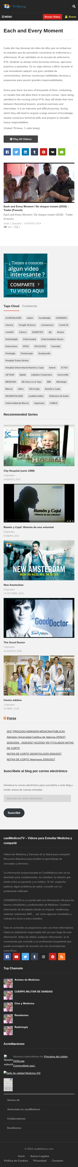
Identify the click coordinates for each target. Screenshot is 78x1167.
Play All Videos (22, 139)
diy (50, 332)
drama (60, 332)
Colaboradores (16, 1118)
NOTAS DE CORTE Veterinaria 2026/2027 (31, 759)
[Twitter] (25, 956)
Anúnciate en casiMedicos (23, 1109)
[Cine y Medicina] (8, 1007)
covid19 (9, 332)
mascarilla (63, 375)
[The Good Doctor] (39, 618)
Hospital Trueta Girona (16, 360)
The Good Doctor (14, 642)
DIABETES (37, 332)
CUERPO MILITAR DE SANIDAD (34, 991)
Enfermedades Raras (52, 339)
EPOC (26, 346)
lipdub (23, 375)
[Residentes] (8, 1018)
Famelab (55, 346)
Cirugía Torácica (27, 325)
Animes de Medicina (27, 979)
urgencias (39, 403)
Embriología (11, 339)
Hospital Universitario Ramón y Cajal (24, 367)
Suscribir (14, 812)
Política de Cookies (16, 1160)
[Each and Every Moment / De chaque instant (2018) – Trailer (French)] (39, 183)
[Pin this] (43, 151)
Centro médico (13, 700)
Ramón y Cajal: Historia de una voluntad (29, 527)
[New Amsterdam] (39, 560)
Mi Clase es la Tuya (32, 382)
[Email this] (61, 151)
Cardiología (44, 318)
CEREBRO (61, 318)
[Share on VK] (52, 151)
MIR (49, 382)
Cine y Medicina (24, 1003)
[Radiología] (8, 1030)
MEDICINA (10, 382)
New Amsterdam (13, 584)
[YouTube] (16, 956)
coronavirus (47, 325)
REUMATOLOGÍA (14, 396)
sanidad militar (36, 396)
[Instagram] (43, 956)
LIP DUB (9, 375)
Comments (29, 306)
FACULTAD (40, 346)
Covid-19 (63, 325)
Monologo (61, 382)
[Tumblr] (34, 956)
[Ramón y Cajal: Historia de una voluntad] (39, 503)
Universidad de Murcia (17, 403)
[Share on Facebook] (7, 151)
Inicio (21, 1156)
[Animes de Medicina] (8, 983)
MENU (8, 16)
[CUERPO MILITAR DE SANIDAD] (8, 995)
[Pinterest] (52, 956)
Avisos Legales (39, 1156)
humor (52, 367)
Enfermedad (29, 339)
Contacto (57, 1160)
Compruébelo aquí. (24, 1065)
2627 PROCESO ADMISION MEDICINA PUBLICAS (36, 731)
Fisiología (10, 353)
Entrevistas (11, 346)
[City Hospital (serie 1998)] (39, 445)
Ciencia (9, 325)
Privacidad (39, 1160)
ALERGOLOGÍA (13, 318)
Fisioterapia (27, 353)
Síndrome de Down (59, 396)
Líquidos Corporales (41, 375)
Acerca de (13, 1100)
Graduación (44, 353)
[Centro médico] (39, 675)
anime (30, 318)
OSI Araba (34, 389)
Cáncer (23, 332)
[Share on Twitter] (16, 151)
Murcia (9, 389)
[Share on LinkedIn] (25, 151)
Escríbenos (14, 1127)
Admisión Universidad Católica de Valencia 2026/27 (36, 737)
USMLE (54, 403)
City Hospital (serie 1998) (19, 470)
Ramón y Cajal (52, 389)
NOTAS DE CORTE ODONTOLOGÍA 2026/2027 (34, 753)
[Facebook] (7, 956)
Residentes (21, 1015)
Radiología (21, 1027)
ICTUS (64, 367)
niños (21, 389)
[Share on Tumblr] (34, 151)
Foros (11, 718)
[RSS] (61, 956)
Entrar (72, 16)
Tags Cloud (11, 306)
